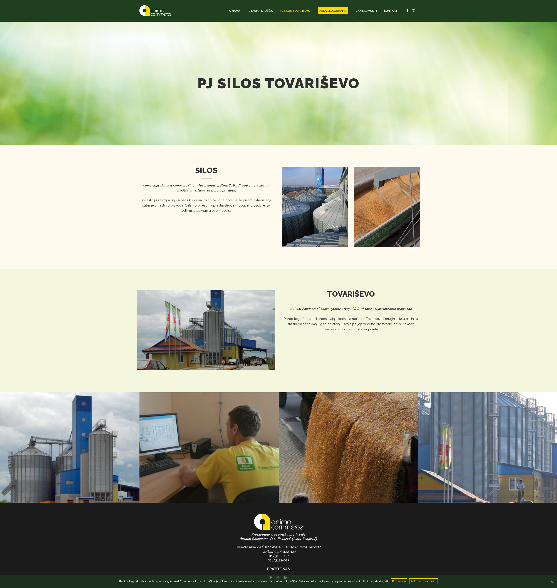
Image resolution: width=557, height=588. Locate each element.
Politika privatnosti (423, 581)
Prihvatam (399, 581)
